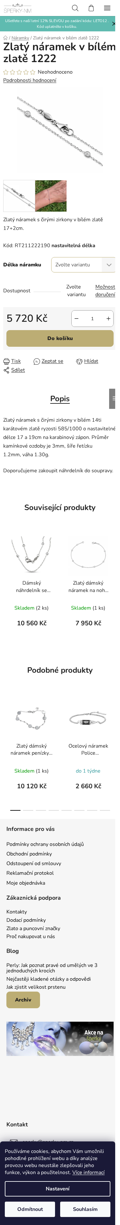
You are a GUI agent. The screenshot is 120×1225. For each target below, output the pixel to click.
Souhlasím (85, 1209)
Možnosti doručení (105, 290)
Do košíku (60, 338)
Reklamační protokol (30, 873)
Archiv (23, 999)
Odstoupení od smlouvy (33, 863)
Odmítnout (30, 1209)
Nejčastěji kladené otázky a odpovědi (48, 979)
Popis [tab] (60, 398)
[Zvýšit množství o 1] (108, 319)
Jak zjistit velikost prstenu (36, 987)
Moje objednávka (25, 883)
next (113, 721)
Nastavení (57, 1188)
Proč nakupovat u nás (30, 937)
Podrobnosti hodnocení (29, 80)
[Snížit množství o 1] (76, 319)
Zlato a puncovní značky (33, 929)
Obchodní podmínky (29, 853)
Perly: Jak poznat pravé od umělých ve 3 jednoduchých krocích (52, 968)
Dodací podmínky (26, 920)
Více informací (88, 1172)
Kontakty (16, 912)
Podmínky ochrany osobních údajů (45, 844)
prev (7, 721)
